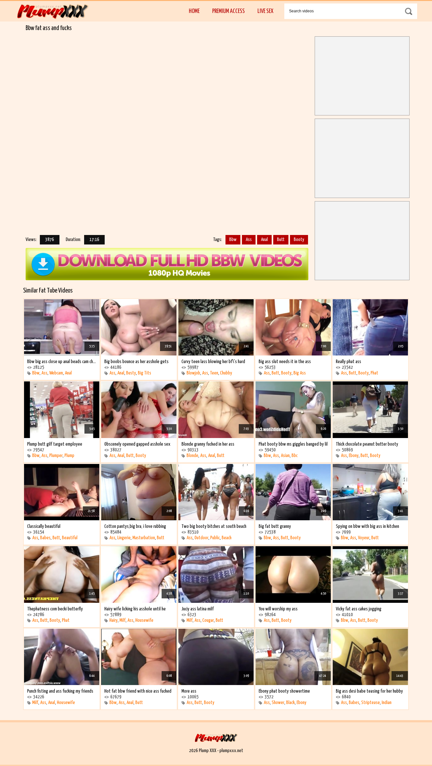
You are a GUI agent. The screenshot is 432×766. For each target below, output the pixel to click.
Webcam (56, 373)
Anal (264, 239)
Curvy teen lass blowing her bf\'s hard (213, 361)
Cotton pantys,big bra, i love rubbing (135, 526)
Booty (299, 239)
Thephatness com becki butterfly (55, 609)
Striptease (370, 702)
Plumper (56, 455)
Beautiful (69, 537)
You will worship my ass (278, 609)
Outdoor (201, 537)
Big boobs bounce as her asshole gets (136, 361)
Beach (226, 537)
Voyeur (363, 537)
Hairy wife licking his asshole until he (135, 609)
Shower (278, 702)
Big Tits (144, 373)
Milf (123, 620)
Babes (45, 537)
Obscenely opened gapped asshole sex (137, 444)
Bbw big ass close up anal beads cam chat (61, 361)
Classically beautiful (43, 526)
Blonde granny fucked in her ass (208, 444)
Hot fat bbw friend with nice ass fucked (137, 691)
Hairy (113, 620)
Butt (281, 239)
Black (290, 702)
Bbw (233, 239)
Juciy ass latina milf (198, 609)
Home (194, 11)
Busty (131, 373)
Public (215, 537)
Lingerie (124, 537)
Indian (387, 702)
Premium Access (228, 11)
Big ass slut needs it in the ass (285, 361)
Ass (249, 239)
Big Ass (299, 373)
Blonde (192, 455)
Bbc (295, 455)
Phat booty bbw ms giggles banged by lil (293, 444)
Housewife (144, 620)
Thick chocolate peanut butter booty (367, 444)
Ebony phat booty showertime (284, 691)
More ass (189, 691)
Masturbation (144, 537)
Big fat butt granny (275, 526)
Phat (374, 373)
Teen (214, 373)
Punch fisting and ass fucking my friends (60, 691)
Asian (285, 455)
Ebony (354, 455)
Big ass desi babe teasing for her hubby (369, 691)
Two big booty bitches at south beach (214, 526)
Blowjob (193, 373)
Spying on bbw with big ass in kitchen (367, 526)
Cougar (208, 620)
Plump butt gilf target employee (54, 444)
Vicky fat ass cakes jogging (358, 609)
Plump (69, 455)
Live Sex (265, 11)
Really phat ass (348, 361)
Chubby (226, 373)
